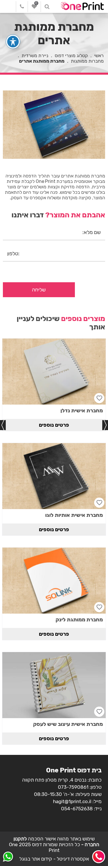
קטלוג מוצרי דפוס (71, 55)
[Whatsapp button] (8, 857)
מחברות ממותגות (87, 61)
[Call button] (98, 856)
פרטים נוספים (54, 425)
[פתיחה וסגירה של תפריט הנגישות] (13, 42)
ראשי (99, 55)
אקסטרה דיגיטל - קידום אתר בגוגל (54, 859)
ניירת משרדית (35, 55)
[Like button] (99, 398)
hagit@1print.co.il (72, 801)
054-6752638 (77, 808)
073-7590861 (73, 787)
